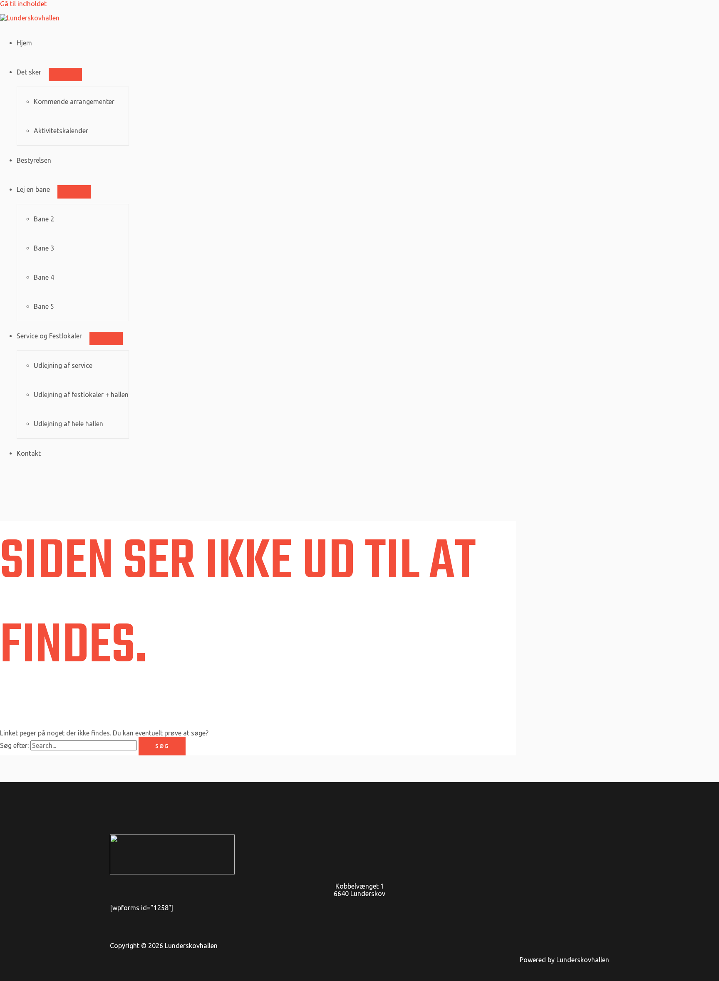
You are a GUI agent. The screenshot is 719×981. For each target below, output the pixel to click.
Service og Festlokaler (49, 336)
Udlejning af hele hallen (68, 423)
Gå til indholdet (23, 3)
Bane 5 (44, 306)
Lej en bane (33, 189)
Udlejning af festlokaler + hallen (81, 394)
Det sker (29, 72)
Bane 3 (44, 248)
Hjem (24, 43)
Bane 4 (44, 277)
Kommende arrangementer (74, 101)
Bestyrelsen (34, 160)
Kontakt (29, 453)
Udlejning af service (63, 365)
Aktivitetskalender (61, 130)
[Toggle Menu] (65, 74)
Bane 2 (44, 219)
